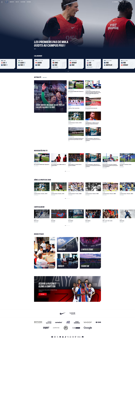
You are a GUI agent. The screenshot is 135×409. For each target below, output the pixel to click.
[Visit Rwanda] (77, 322)
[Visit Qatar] (48, 322)
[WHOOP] (88, 322)
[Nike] (63, 313)
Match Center (55, 67)
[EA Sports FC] (65, 328)
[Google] (88, 328)
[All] (68, 322)
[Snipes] (46, 328)
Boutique (127, 1)
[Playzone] (43, 294)
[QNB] (98, 322)
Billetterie (122, 1)
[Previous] (35, 64)
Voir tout (45, 77)
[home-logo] (6, 2)
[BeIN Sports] (76, 328)
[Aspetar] (56, 328)
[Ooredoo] (58, 322)
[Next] (99, 64)
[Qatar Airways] (72, 313)
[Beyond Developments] (38, 322)
